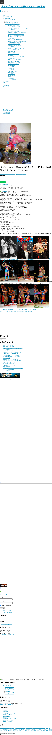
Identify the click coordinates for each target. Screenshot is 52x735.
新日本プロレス (11, 731)
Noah (36, 728)
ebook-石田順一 (11, 68)
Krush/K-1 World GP (29, 728)
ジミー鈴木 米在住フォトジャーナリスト (18, 28)
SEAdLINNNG (9, 729)
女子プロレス (6, 86)
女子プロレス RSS (9, 694)
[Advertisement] (26, 98)
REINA (24, 174)
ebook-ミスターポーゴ (13, 25)
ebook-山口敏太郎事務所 (14, 49)
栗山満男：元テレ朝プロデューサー (16, 36)
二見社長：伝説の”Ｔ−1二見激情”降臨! (17, 41)
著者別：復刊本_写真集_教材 (12, 24)
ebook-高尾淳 (11, 78)
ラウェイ (29, 730)
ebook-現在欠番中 (12, 79)
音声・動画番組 (6, 113)
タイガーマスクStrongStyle (7, 730)
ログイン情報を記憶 (6, 605)
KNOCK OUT (22, 728)
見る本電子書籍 (6, 18)
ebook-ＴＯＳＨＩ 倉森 (13, 54)
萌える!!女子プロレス (13, 71)
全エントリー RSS (7, 685)
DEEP (10, 728)
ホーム (4, 15)
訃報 (24, 731)
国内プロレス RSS (9, 688)
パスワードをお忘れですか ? (9, 612)
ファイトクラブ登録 (8, 109)
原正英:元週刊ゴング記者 (14, 61)
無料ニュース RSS (9, 687)
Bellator (5, 728)
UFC (20, 729)
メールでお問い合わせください (7, 634)
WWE (27, 729)
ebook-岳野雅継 (11, 65)
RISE (4, 729)
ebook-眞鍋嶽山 (11, 46)
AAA (1, 728)
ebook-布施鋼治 (11, 29)
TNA (18, 729)
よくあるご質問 (6, 716)
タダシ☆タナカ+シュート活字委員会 (17, 32)
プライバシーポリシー (8, 714)
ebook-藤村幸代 (11, 74)
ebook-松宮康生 (11, 38)
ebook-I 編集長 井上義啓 (14, 26)
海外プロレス (6, 82)
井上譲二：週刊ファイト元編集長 (16, 35)
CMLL (8, 728)
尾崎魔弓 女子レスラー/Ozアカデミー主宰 (18, 48)
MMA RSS (7, 691)
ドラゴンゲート (21, 730)
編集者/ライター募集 (8, 720)
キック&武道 (6, 85)
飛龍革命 (10, 76)
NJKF (34, 728)
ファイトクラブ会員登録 (9, 713)
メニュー (2, 13)
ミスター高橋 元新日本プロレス (16, 34)
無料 (6, 21)
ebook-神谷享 (11, 69)
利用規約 (5, 717)
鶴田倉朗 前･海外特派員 (14, 44)
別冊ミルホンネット (10, 19)
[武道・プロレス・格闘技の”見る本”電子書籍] (22, 6)
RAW (49, 728)
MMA (4, 84)
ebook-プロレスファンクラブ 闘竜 (16, 56)
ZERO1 (29, 729)
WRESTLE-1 (23, 729)
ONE (40, 728)
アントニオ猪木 (38, 729)
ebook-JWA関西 (11, 52)
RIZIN (6, 729)
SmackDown (15, 729)
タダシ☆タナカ (15, 730)
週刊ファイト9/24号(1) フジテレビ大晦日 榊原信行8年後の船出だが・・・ (18, 311)
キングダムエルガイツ (46, 729)
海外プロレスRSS (9, 689)
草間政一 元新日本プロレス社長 (16, 39)
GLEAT (13, 728)
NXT (38, 728)
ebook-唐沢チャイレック (14, 62)
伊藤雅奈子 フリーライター (14, 45)
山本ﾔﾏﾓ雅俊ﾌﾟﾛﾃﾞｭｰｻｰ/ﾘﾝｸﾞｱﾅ (15, 42)
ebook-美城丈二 (11, 51)
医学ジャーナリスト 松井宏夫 (15, 59)
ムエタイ (26, 730)
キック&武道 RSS (9, 692)
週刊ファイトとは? (7, 721)
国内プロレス (6, 81)
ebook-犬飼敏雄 (11, 66)
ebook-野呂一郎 (11, 75)
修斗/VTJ (33, 730)
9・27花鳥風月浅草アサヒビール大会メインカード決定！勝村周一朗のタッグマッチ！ (22, 309)
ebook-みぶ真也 (11, 58)
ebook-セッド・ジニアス (14, 55)
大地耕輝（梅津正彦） (13, 64)
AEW (3, 728)
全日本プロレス (38, 730)
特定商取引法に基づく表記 (9, 718)
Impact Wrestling (17, 728)
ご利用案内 (5, 711)
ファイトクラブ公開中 (8, 16)
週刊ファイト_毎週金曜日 (11, 22)
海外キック (21, 731)
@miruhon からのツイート (6, 624)
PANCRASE (43, 728)
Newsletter (5, 710)
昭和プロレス (16, 731)
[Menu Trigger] (2, 2)
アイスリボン (33, 729)
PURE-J (47, 728)
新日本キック (5, 731)
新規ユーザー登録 (7, 610)
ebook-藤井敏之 (11, 72)
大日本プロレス (47, 730)
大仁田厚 (42, 730)
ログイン (3, 594)
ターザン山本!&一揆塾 (13, 31)
